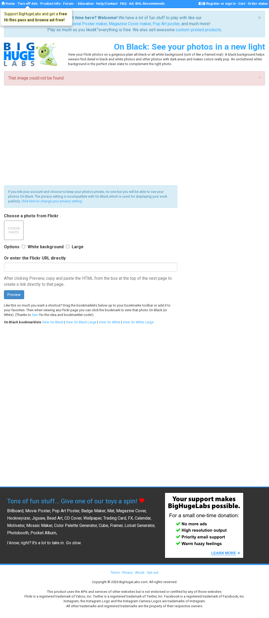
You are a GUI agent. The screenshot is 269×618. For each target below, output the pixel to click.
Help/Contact (106, 4)
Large (78, 246)
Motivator (15, 525)
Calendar (143, 518)
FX (130, 518)
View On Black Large (81, 322)
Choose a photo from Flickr (31, 215)
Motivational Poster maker (83, 23)
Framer (116, 525)
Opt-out (152, 572)
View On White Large (138, 322)
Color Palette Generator (75, 525)
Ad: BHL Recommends (147, 4)
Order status (258, 4)
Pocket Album (43, 532)
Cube (103, 525)
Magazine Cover (131, 510)
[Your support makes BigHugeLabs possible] (204, 524)
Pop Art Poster (65, 510)
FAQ (123, 4)
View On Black (52, 322)
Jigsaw (38, 518)
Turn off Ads (28, 4)
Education (86, 4)
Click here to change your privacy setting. (52, 201)
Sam (35, 315)
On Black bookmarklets (22, 322)
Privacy (127, 572)
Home (10, 4)
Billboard (15, 510)
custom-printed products (198, 29)
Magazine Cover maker (130, 23)
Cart (241, 4)
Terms (115, 572)
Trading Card (114, 518)
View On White (109, 322)
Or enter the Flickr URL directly (35, 258)
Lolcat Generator (139, 525)
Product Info (50, 4)
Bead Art (55, 518)
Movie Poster (37, 510)
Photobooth (18, 532)
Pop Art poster (166, 23)
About (139, 572)
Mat (110, 510)
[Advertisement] (134, 135)
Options (11, 246)
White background (46, 246)
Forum (68, 4)
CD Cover (72, 518)
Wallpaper (92, 518)
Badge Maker (93, 510)
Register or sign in (220, 4)
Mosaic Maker (39, 525)
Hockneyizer (18, 518)
